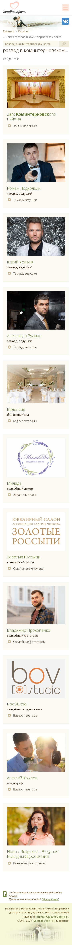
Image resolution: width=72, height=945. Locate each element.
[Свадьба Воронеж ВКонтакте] (65, 21)
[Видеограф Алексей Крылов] (36, 752)
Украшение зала (24, 494)
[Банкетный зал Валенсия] (36, 384)
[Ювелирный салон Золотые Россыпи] (36, 531)
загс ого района (31, 116)
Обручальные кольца (28, 568)
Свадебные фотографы (29, 641)
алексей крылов (22, 778)
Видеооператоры (25, 715)
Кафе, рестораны (25, 421)
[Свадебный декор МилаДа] (36, 457)
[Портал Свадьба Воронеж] (14, 7)
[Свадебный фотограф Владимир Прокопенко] (36, 605)
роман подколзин (24, 188)
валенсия (16, 409)
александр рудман (24, 335)
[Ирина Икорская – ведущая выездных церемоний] (36, 826)
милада (14, 483)
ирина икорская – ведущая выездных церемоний (32, 854)
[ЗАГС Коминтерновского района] (36, 88)
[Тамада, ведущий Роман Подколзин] (36, 162)
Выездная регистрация (29, 863)
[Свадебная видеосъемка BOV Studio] (36, 678)
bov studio (17, 704)
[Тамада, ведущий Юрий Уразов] (36, 236)
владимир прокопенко (28, 630)
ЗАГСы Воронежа (25, 126)
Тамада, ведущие (25, 199)
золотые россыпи (23, 557)
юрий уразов (20, 262)
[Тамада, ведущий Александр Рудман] (36, 310)
